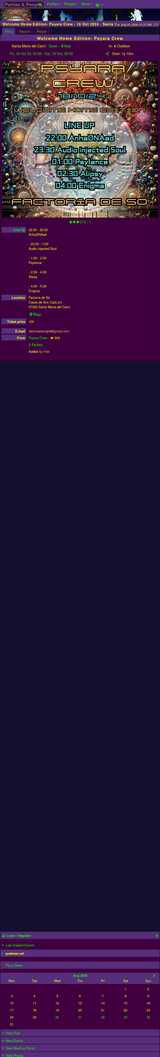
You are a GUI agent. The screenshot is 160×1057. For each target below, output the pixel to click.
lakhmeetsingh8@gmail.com (49, 331)
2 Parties (36, 344)
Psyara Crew (38, 337)
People (41, 31)
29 (125, 1017)
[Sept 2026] (154, 975)
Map (67, 45)
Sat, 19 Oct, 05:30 (59, 53)
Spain (53, 45)
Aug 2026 (80, 975)
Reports (24, 31)
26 (57, 1017)
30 (148, 1017)
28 (103, 1017)
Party (8, 31)
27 (80, 1017)
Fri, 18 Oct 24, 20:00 (26, 53)
